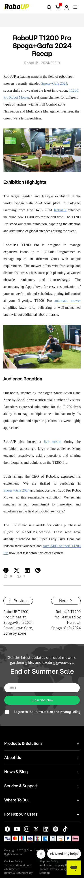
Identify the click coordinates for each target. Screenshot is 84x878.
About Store (11, 869)
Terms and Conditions (18, 865)
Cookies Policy (13, 861)
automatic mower (67, 300)
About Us (12, 757)
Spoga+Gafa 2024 (54, 83)
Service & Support (21, 785)
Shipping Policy (48, 861)
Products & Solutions (23, 743)
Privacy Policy (70, 712)
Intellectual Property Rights (56, 865)
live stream (52, 441)
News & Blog (16, 771)
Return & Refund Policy (18, 873)
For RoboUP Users (20, 814)
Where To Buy (17, 800)
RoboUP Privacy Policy (53, 869)
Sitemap (44, 873)
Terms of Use (43, 712)
